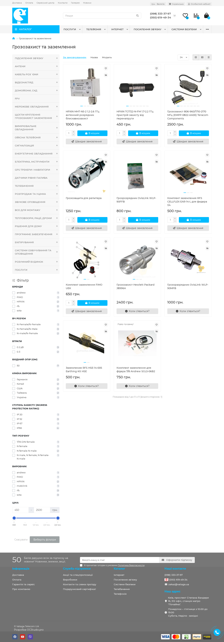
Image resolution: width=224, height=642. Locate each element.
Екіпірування (24, 242)
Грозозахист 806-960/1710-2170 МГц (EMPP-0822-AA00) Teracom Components (187, 115)
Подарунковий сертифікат (79, 589)
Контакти (63, 3)
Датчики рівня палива (31, 177)
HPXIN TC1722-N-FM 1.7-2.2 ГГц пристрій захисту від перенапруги (135, 115)
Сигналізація (24, 145)
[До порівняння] (105, 75)
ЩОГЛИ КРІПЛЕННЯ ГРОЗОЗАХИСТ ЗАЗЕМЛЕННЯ (33, 116)
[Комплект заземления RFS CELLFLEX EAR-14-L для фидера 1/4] (188, 173)
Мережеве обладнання (32, 106)
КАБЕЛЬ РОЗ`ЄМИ (26, 74)
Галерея (75, 3)
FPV (17, 98)
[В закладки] (105, 68)
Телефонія (93, 29)
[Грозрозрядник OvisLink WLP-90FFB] (137, 173)
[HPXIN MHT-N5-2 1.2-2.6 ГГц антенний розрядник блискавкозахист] (86, 87)
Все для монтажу (27, 210)
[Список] (202, 57)
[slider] (14, 518)
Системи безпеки (184, 29)
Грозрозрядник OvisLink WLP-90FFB (136, 200)
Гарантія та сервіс (23, 584)
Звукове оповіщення (30, 202)
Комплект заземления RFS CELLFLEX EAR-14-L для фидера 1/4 (187, 202)
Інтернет (117, 29)
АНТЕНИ (20, 66)
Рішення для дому (28, 226)
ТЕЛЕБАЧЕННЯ (24, 185)
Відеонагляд (24, 82)
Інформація (20, 568)
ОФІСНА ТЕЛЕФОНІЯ (28, 137)
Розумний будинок (29, 261)
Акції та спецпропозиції (78, 574)
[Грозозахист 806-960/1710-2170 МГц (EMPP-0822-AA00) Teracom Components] (188, 87)
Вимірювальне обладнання (25, 128)
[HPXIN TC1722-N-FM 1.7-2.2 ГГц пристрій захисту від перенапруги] (137, 87)
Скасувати (21, 539)
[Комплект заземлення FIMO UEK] (86, 260)
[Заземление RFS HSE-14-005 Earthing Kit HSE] (86, 343)
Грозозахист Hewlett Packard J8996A (136, 286)
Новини (87, 3)
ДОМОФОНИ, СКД (26, 90)
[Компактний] (208, 57)
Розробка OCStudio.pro (29, 629)
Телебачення (122, 589)
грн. (157, 4)
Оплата (29, 3)
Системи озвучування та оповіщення (33, 252)
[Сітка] (195, 57)
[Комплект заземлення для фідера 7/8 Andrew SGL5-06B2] (137, 343)
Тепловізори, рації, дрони (33, 218)
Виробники (70, 579)
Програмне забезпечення (33, 234)
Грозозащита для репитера (84, 198)
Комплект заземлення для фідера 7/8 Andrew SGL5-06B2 (136, 369)
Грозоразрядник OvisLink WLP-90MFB (187, 286)
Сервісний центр (45, 3)
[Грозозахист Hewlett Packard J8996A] (137, 260)
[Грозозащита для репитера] (86, 173)
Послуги (70, 29)
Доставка (17, 3)
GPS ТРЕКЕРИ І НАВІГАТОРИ (32, 169)
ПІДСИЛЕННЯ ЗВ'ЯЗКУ (29, 58)
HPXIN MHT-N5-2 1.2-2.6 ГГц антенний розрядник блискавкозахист (82, 115)
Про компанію (21, 589)
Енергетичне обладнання (33, 153)
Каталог (119, 568)
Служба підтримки (77, 568)
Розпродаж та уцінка (30, 193)
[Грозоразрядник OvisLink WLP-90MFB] (188, 260)
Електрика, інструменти (32, 161)
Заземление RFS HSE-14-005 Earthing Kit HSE (84, 369)
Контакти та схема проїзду (79, 584)
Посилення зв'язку (147, 29)
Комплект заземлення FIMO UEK (84, 286)
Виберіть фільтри (44, 539)
